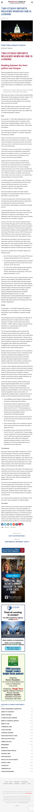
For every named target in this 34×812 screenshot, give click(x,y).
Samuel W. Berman (24, 802)
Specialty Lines (5, 762)
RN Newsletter (24, 781)
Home (6, 781)
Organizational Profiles (8, 750)
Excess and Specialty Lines (9, 735)
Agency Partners (6, 714)
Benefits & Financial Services (10, 720)
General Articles (6, 741)
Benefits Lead (5, 723)
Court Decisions (6, 729)
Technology (5, 765)
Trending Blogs (6, 768)
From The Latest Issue (8, 738)
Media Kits (17, 783)
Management (5, 744)
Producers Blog (6, 756)
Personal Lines (5, 753)
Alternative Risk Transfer (9, 717)
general (7, 527)
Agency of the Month (7, 711)
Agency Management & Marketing (11, 708)
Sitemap (17, 805)
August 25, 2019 (5, 18)
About (10, 781)
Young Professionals (7, 771)
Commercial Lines (6, 726)
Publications (17, 781)
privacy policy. (29, 793)
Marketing (4, 747)
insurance (13, 527)
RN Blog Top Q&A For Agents (9, 759)
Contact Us (23, 783)
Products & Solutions (8, 783)
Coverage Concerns (7, 732)
